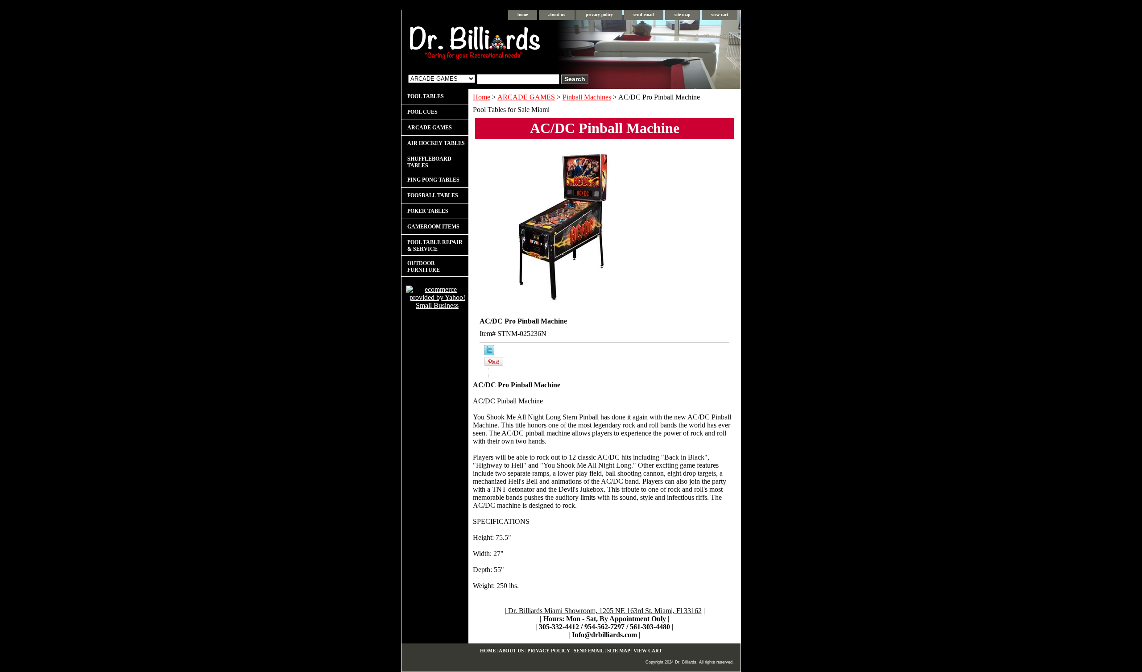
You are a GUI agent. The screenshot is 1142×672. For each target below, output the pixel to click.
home (522, 14)
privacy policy (599, 14)
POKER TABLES (427, 211)
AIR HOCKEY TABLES (436, 143)
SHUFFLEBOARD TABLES (429, 162)
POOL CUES (422, 112)
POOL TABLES (425, 96)
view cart (719, 14)
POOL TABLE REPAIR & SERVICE (435, 245)
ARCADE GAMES (526, 97)
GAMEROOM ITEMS (433, 227)
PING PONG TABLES (433, 180)
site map (682, 14)
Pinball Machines (587, 97)
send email (643, 14)
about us (556, 14)
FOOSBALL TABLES (432, 195)
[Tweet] (489, 353)
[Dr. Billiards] (513, 45)
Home (481, 97)
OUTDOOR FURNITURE (423, 266)
